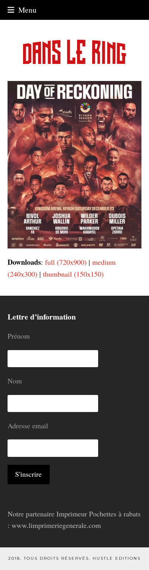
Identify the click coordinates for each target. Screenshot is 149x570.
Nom (15, 380)
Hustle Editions (117, 558)
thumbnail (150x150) (73, 274)
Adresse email (28, 425)
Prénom (19, 336)
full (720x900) (66, 262)
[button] (22, 10)
